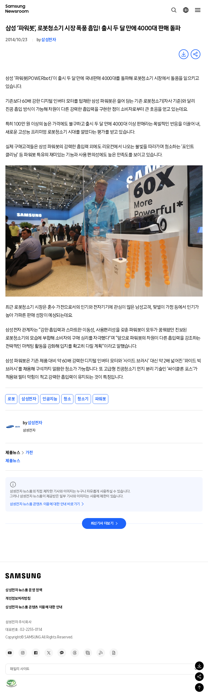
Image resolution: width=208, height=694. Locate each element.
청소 (67, 398)
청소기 (83, 398)
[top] (199, 687)
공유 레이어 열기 (195, 54)
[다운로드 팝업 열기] (199, 665)
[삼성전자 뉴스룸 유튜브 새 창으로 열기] (9, 652)
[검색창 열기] (174, 10)
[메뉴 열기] (198, 10)
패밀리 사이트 (20, 669)
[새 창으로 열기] (11, 683)
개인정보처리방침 (18, 598)
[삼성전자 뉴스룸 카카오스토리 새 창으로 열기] (61, 652)
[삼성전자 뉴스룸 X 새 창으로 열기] (48, 652)
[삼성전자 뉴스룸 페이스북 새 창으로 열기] (35, 652)
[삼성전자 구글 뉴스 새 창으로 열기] (113, 652)
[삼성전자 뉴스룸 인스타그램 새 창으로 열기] (22, 652)
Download (183, 54)
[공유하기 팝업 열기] (199, 676)
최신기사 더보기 (102, 523)
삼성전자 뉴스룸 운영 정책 (23, 590)
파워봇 (100, 398)
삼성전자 (48, 39)
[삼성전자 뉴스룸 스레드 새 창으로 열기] (74, 652)
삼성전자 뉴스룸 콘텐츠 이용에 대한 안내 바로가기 (45, 504)
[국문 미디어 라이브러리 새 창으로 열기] (87, 652)
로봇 (11, 398)
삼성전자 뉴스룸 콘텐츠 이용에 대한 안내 (33, 607)
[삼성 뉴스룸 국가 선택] (186, 10)
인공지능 (50, 398)
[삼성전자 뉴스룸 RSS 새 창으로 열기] (100, 652)
